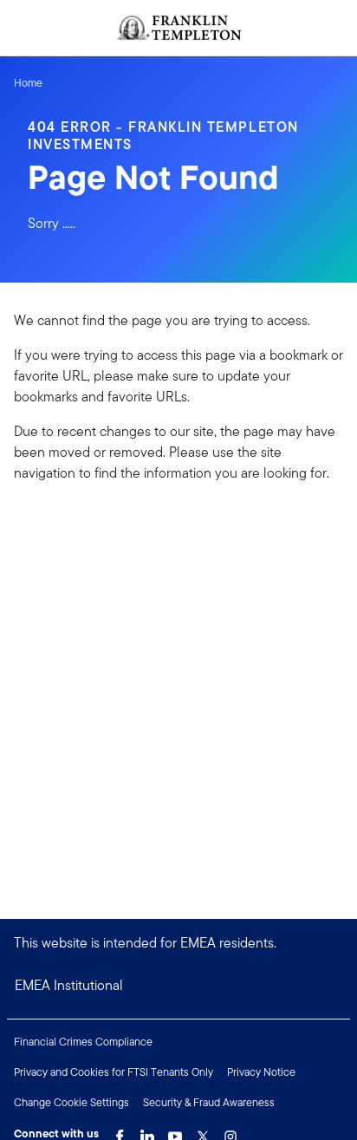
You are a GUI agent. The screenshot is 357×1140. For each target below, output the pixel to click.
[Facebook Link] (119, 1132)
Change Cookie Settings (71, 1102)
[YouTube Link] (175, 1132)
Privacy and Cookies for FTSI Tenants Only (113, 1072)
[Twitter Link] (203, 1132)
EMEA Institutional (69, 985)
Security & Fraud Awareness (209, 1102)
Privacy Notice (261, 1072)
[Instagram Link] (230, 1132)
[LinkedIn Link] (147, 1132)
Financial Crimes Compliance (83, 1041)
